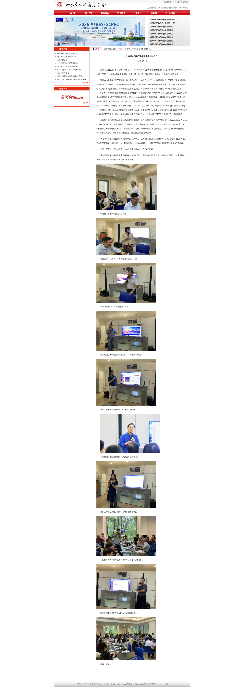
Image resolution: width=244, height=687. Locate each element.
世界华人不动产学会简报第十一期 (162, 23)
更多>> (85, 83)
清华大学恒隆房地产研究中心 (68, 66)
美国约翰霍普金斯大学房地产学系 (70, 76)
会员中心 (137, 13)
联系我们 (184, 2)
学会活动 (121, 13)
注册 (170, 2)
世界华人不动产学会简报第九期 (161, 30)
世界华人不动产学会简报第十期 (161, 27)
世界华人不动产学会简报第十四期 (162, 20)
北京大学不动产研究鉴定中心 (68, 63)
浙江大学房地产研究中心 (66, 57)
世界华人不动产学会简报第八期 (161, 34)
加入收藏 (176, 2)
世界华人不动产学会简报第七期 (161, 37)
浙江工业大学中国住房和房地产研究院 (71, 79)
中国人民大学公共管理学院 (67, 53)
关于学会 (89, 13)
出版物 (154, 13)
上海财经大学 (62, 60)
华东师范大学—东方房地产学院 (69, 70)
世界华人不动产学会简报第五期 (161, 44)
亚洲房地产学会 (63, 73)
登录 (165, 2)
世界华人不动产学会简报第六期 (161, 41)
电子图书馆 (170, 13)
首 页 (72, 13)
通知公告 (105, 13)
